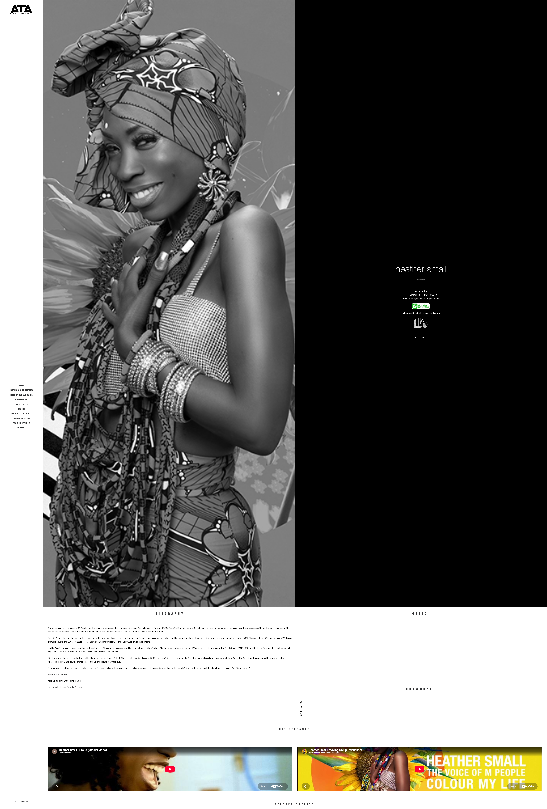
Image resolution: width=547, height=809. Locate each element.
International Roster (21, 395)
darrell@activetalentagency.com (424, 298)
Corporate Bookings (21, 414)
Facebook (52, 687)
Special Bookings (21, 418)
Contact (21, 428)
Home (21, 385)
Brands (21, 409)
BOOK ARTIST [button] (422, 338)
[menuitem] (21, 385)
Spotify (70, 687)
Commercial (21, 399)
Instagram (61, 687)
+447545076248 (429, 295)
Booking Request (21, 423)
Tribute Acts (21, 404)
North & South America (21, 390)
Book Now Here (57, 674)
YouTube (79, 687)
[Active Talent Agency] (21, 9)
